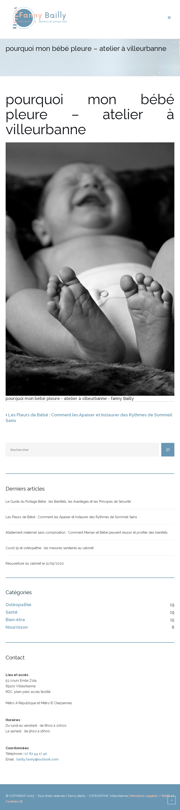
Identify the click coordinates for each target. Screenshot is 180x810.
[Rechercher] (167, 449)
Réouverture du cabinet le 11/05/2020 (35, 563)
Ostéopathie (18, 604)
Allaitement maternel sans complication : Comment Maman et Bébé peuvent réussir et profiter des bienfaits (87, 532)
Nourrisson (17, 627)
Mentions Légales (144, 796)
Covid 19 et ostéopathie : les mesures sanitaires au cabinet (50, 548)
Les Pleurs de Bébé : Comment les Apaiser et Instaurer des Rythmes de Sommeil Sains (71, 517)
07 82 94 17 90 (35, 754)
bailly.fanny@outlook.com (37, 759)
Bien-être (15, 619)
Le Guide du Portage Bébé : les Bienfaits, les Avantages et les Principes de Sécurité (68, 501)
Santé (12, 612)
